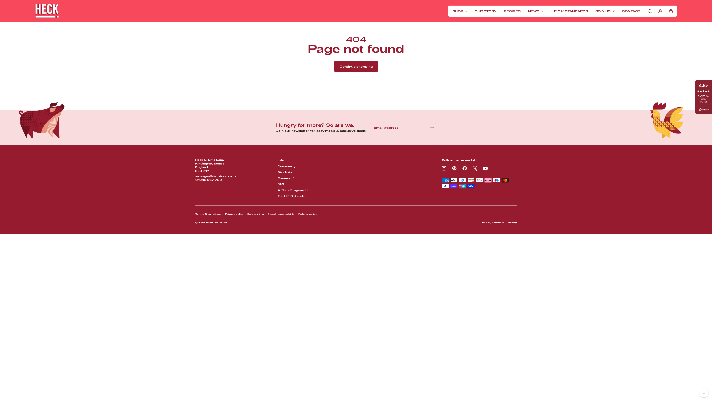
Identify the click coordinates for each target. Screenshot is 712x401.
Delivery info (255, 214)
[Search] (650, 11)
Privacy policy (234, 214)
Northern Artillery (504, 222)
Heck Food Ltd (208, 222)
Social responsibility (281, 214)
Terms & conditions (208, 214)
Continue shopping (356, 66)
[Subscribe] (432, 127)
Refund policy (307, 214)
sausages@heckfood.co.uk (215, 176)
